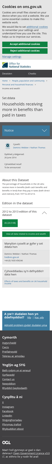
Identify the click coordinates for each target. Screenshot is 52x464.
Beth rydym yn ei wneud (16, 370)
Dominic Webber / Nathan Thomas (29, 147)
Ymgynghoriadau (12, 420)
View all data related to (26, 234)
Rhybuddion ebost (13, 429)
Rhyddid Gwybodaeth (14, 388)
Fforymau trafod (11, 424)
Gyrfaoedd (8, 374)
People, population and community (28, 80)
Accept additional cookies (25, 44)
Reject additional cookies (25, 50)
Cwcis (5, 347)
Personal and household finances (18, 84)
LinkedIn (7, 415)
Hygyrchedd (9, 342)
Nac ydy (39, 317)
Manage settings (11, 56)
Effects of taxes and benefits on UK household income (25, 282)
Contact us (8, 379)
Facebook (7, 411)
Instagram (8, 406)
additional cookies (37, 26)
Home (5, 80)
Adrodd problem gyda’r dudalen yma (25, 325)
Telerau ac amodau (13, 356)
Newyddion (9, 383)
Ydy (29, 317)
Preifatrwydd (9, 351)
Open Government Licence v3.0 (31, 453)
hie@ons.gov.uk (11, 257)
